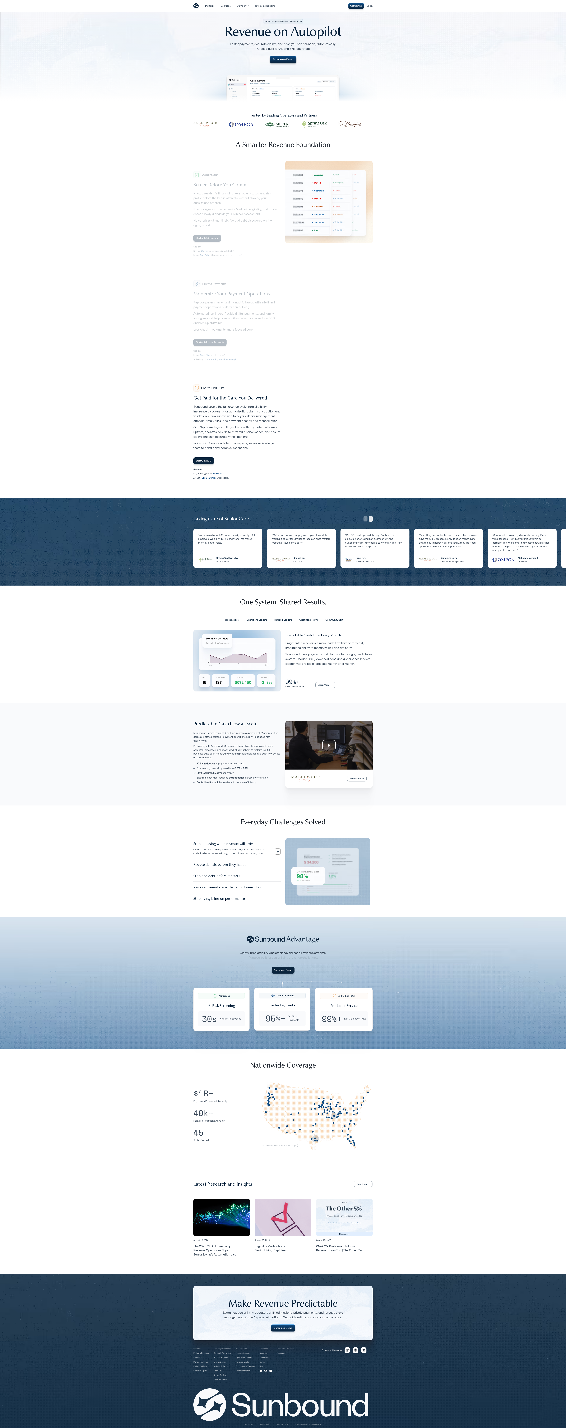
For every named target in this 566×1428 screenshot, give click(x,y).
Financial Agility (200, 1373)
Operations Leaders (244, 1360)
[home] (196, 6)
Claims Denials (220, 1365)
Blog (261, 1369)
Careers (263, 1365)
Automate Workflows (222, 1356)
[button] (211, 6)
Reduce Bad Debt (221, 1360)
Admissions (198, 1360)
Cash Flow (218, 1373)
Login (370, 6)
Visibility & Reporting (222, 1369)
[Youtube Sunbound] (265, 1373)
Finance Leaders (243, 1356)
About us (263, 1356)
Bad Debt (204, 255)
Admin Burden (220, 1378)
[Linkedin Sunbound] (261, 1373)
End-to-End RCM (200, 1369)
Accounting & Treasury (245, 1369)
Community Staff (243, 1373)
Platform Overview (201, 1356)
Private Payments (200, 1365)
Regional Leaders (243, 1365)
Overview (281, 1356)
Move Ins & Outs (220, 1382)
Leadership (264, 1360)
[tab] (231, 620)
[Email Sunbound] (270, 1373)
